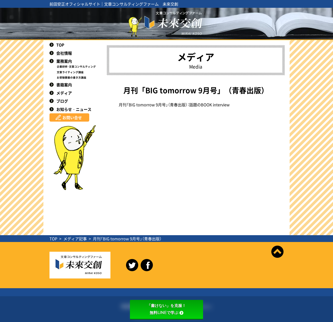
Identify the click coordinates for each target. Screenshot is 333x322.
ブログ (62, 101)
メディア (64, 93)
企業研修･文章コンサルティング (76, 66)
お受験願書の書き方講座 (71, 77)
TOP (60, 45)
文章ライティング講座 (70, 72)
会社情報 (64, 53)
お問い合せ (72, 117)
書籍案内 (64, 85)
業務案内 (64, 61)
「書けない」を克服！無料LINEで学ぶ (166, 309)
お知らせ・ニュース (73, 109)
